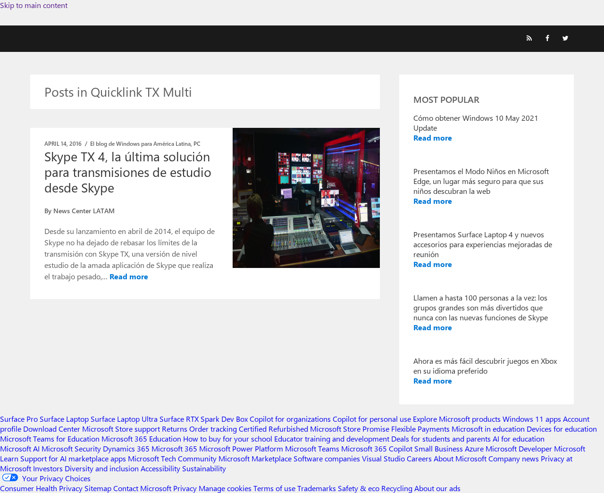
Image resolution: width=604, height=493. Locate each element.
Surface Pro (19, 419)
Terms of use (274, 488)
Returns (174, 429)
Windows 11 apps (532, 419)
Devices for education (562, 429)
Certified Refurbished (273, 429)
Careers (419, 458)
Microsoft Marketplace (255, 458)
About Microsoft (460, 458)
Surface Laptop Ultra (124, 419)
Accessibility (160, 468)
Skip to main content (33, 5)
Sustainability (204, 468)
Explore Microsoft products (457, 419)
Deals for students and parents (441, 438)
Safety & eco (358, 488)
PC (196, 143)
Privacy (186, 488)
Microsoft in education (488, 429)
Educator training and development (331, 438)
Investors (48, 468)
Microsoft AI (20, 448)
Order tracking (213, 429)
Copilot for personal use (372, 419)
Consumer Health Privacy (41, 488)
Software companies (327, 458)
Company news (513, 458)
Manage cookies (225, 488)
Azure (474, 448)
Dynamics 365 (126, 448)
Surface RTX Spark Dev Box (203, 419)
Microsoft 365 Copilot (376, 448)
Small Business (438, 448)
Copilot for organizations (290, 419)
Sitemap (97, 488)
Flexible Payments (420, 429)
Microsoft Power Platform (241, 448)
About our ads (437, 488)
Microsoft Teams (312, 448)
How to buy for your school (227, 438)
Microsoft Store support (121, 429)
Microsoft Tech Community (172, 458)
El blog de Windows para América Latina (140, 143)
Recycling (396, 488)
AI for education (519, 438)
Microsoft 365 (174, 448)
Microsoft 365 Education (141, 438)
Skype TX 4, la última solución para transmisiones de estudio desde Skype (127, 172)
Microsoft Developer (519, 448)
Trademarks (316, 488)
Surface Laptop (64, 419)
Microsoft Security (71, 448)
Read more (128, 276)
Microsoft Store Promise (349, 429)
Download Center (51, 429)
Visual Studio (383, 458)
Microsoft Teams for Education (50, 438)
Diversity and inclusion (102, 468)
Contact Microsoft (142, 488)
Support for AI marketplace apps (73, 458)
